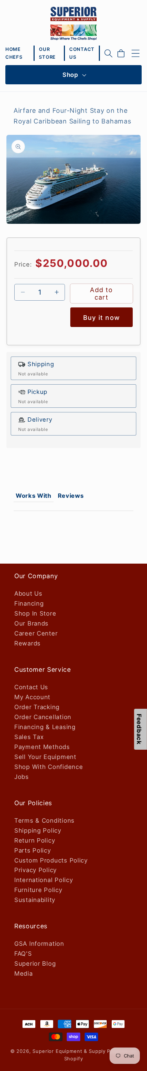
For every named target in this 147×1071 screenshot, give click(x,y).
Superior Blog (35, 963)
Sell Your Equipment (45, 756)
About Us (28, 593)
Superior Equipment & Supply (69, 1051)
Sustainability (34, 899)
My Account (32, 697)
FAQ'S (23, 953)
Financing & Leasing (45, 726)
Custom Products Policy (51, 860)
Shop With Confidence (48, 766)
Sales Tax (29, 736)
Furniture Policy (38, 889)
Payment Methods (42, 746)
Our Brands (31, 623)
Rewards (27, 643)
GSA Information (39, 943)
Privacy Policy (35, 870)
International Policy (43, 879)
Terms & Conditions (44, 820)
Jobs (21, 776)
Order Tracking (37, 707)
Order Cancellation (42, 717)
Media (23, 973)
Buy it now (101, 317)
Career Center (35, 633)
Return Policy (34, 840)
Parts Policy (32, 850)
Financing (29, 603)
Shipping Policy (37, 830)
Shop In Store (35, 613)
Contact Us (31, 687)
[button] (108, 53)
